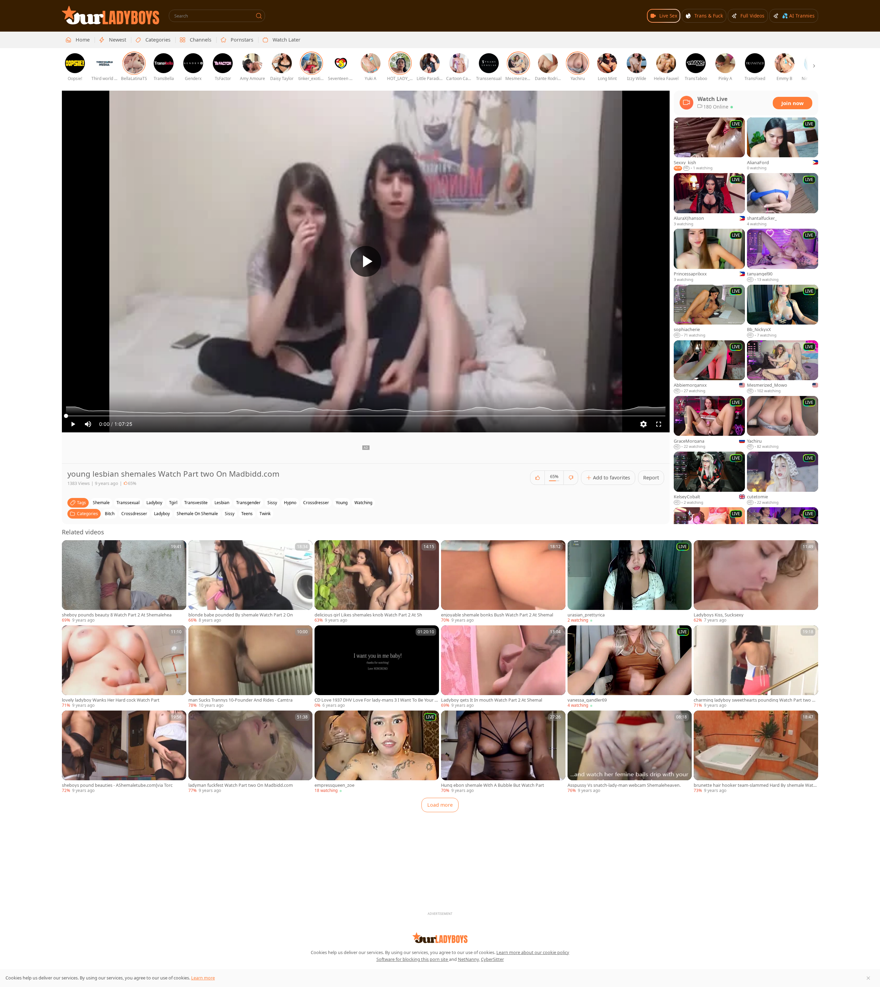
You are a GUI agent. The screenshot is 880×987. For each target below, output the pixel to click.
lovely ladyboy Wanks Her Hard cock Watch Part (111, 700)
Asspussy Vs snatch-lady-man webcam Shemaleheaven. (624, 785)
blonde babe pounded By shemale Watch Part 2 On (240, 615)
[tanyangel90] (782, 255)
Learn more (203, 978)
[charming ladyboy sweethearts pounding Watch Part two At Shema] (756, 666)
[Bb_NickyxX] (782, 311)
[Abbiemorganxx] (709, 367)
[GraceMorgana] (709, 423)
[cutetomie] (782, 478)
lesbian (221, 503)
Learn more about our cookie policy (532, 952)
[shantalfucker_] (782, 200)
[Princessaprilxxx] (709, 255)
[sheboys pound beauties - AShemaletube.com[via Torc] (124, 752)
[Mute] (88, 424)
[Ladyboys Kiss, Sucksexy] (756, 581)
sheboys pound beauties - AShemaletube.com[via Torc (117, 785)
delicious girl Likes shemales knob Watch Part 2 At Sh (368, 615)
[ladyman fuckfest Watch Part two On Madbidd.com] (250, 752)
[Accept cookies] (868, 978)
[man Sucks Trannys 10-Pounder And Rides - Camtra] (250, 666)
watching (363, 503)
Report (651, 477)
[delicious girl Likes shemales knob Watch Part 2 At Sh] (377, 581)
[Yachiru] (782, 423)
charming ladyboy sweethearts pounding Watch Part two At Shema (755, 700)
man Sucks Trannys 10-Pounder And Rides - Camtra (240, 700)
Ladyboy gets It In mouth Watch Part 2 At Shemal (491, 700)
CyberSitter (492, 959)
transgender (248, 503)
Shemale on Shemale (197, 514)
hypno (290, 503)
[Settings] (643, 424)
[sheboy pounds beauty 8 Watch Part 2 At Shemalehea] (124, 581)
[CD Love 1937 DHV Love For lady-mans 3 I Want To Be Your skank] (377, 666)
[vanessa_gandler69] (630, 666)
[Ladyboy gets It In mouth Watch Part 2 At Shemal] (503, 666)
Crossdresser (134, 514)
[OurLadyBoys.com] (110, 15)
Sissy (229, 514)
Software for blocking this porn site (412, 959)
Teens (247, 514)
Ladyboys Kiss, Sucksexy (719, 615)
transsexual (128, 503)
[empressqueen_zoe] (377, 752)
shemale (101, 503)
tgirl (173, 503)
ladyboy (154, 503)
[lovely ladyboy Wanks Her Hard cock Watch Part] (124, 666)
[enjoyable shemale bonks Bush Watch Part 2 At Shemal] (503, 581)
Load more (440, 805)
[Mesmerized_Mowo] (782, 367)
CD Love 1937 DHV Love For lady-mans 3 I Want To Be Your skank (376, 700)
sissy (272, 503)
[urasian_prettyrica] (630, 581)
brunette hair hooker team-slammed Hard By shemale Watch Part (754, 785)
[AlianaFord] (782, 144)
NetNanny (468, 959)
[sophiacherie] (709, 311)
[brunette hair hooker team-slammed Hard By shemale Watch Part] (756, 752)
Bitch (109, 514)
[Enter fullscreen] (659, 424)
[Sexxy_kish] (709, 144)
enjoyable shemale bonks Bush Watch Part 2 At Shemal (497, 615)
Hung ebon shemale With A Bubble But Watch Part (492, 785)
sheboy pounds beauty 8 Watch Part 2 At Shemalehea (117, 615)
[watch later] (70, 548)
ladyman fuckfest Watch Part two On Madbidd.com (240, 785)
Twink (265, 514)
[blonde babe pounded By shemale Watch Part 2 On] (250, 581)
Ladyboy (162, 514)
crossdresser (316, 503)
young (342, 503)
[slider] (366, 416)
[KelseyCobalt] (709, 478)
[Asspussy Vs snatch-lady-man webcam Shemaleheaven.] (630, 752)
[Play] (365, 261)
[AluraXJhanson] (709, 200)
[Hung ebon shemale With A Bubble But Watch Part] (503, 752)
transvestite (196, 503)
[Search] (259, 16)
